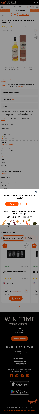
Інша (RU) (27, 217)
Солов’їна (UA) (14, 217)
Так (12, 204)
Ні (27, 204)
